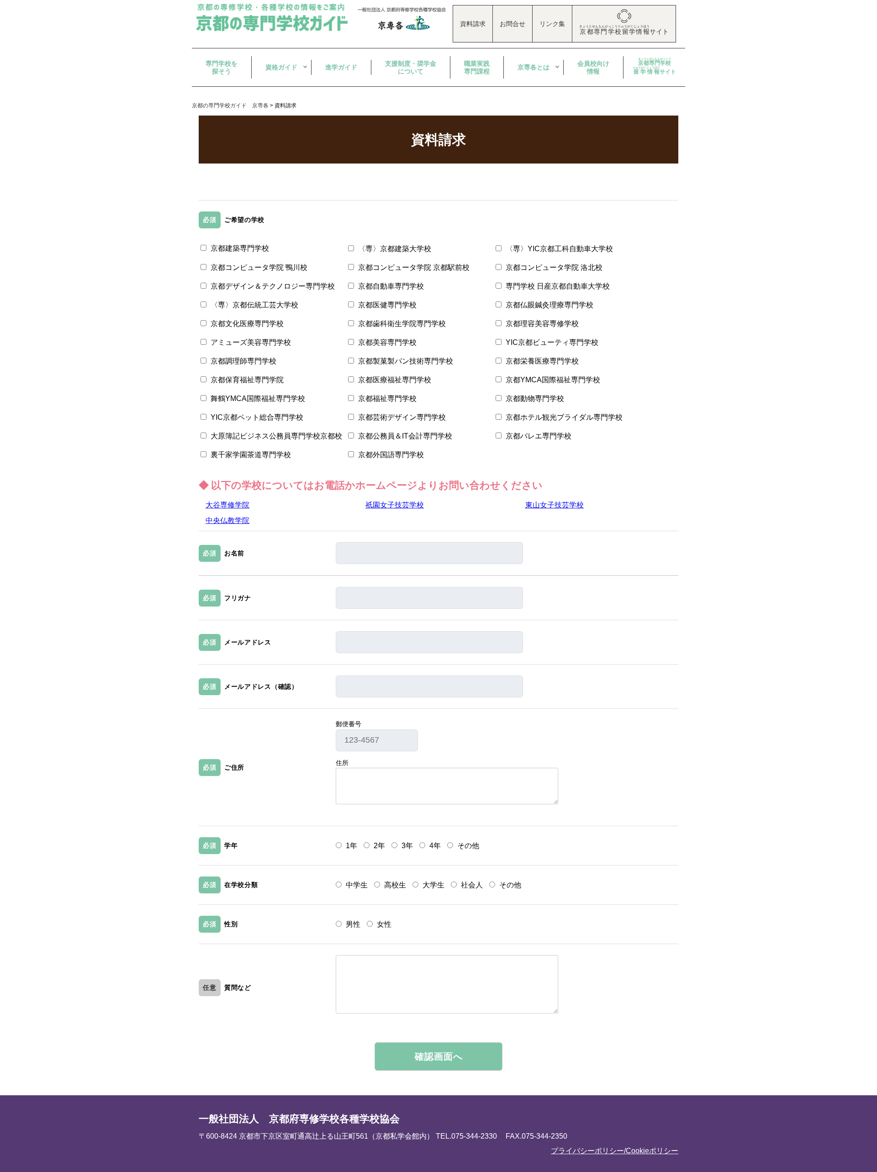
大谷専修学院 (227, 505)
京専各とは (533, 67)
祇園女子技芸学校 (394, 505)
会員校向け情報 (593, 67)
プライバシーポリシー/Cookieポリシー (614, 1151)
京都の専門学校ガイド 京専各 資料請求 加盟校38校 (273, 17)
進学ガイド (341, 67)
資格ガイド (281, 67)
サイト (654, 66)
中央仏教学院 (227, 520)
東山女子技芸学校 (554, 505)
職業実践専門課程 (477, 67)
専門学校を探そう (222, 67)
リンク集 (552, 23)
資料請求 (473, 23)
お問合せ (512, 23)
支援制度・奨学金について (410, 67)
